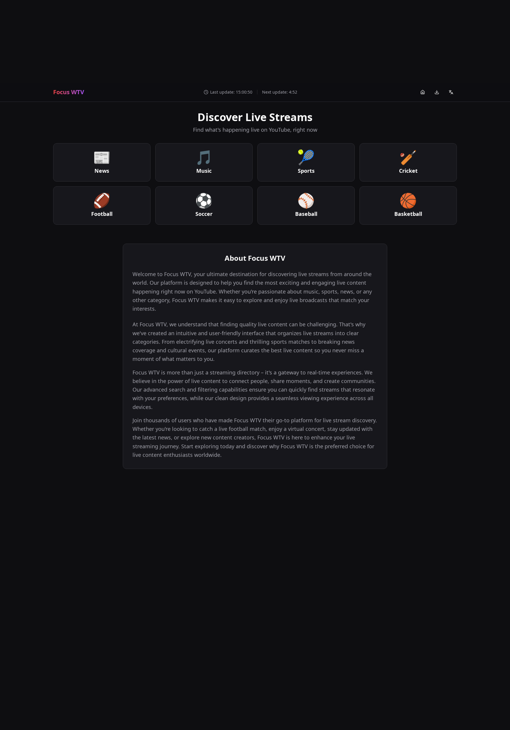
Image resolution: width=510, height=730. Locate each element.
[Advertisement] (255, 41)
